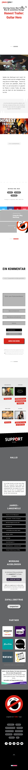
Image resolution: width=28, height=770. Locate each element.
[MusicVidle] (7, 644)
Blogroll (11, 724)
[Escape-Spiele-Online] (20, 657)
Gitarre (17, 192)
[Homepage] (11, 2)
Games (10, 192)
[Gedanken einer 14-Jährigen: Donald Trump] (20, 418)
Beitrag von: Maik (14, 188)
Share (10, 209)
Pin (17, 209)
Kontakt (19, 727)
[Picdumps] (7, 657)
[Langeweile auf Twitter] (10, 743)
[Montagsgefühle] (8, 393)
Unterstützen (10, 727)
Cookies (11, 737)
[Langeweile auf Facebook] (6, 743)
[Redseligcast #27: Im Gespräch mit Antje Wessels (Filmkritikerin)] (20, 395)
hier (5, 353)
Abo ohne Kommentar (14, 333)
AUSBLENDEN (16, 46)
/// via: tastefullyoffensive (14, 143)
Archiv (18, 724)
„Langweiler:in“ (12, 574)
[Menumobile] (22, 7)
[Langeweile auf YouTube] (18, 743)
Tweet (3, 209)
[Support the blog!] (14, 440)
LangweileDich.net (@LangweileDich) (16, 278)
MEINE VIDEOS (7, 408)
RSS (18, 737)
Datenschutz (18, 734)
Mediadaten (9, 731)
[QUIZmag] (20, 644)
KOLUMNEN (20, 408)
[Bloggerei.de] (14, 765)
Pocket (24, 209)
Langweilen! (14, 606)
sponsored (19, 731)
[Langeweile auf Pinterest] (22, 743)
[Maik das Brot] (8, 417)
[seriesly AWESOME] (20, 631)
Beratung (9, 734)
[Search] (26, 7)
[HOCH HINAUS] (14, 754)
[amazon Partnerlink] (7, 631)
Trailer (14, 195)
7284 (16, 717)
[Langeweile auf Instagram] (14, 743)
